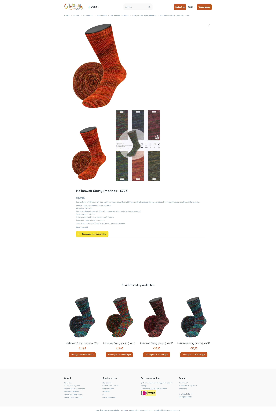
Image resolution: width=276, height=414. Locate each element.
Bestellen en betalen (110, 386)
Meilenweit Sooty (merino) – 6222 (82, 343)
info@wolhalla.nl (185, 394)
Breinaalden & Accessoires (74, 389)
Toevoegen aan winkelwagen (94, 234)
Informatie (106, 392)
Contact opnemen (109, 397)
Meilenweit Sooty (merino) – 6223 (156, 343)
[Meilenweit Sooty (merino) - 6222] (82, 317)
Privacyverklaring (146, 410)
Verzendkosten (108, 389)
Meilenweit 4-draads (120, 16)
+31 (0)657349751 (185, 397)
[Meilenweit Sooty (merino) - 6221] (119, 317)
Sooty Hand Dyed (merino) (144, 16)
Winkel (94, 7)
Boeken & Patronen (71, 392)
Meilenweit (102, 16)
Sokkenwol (88, 16)
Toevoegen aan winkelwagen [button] (82, 355)
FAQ (103, 395)
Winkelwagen (204, 7)
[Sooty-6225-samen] (89, 153)
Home (67, 16)
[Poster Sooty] (138, 145)
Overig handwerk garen (73, 395)
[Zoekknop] (149, 7)
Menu (190, 7)
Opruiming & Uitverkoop (73, 397)
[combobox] (135, 7)
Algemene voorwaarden (130, 410)
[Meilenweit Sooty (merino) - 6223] (156, 317)
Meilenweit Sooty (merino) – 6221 (119, 343)
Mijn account (107, 383)
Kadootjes (180, 7)
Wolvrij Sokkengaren (72, 386)
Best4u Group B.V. (173, 410)
